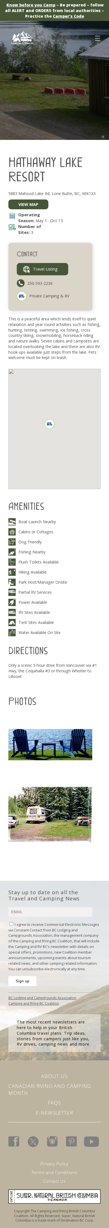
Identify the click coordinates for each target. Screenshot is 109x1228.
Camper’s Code (68, 16)
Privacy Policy (54, 1163)
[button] (49, 424)
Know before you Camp (30, 5)
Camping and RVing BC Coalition (33, 1003)
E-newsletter (54, 1112)
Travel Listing (45, 269)
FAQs (54, 1102)
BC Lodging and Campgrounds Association (42, 997)
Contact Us (54, 1181)
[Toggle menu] (97, 37)
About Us (54, 1076)
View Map (28, 204)
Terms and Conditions (55, 1172)
